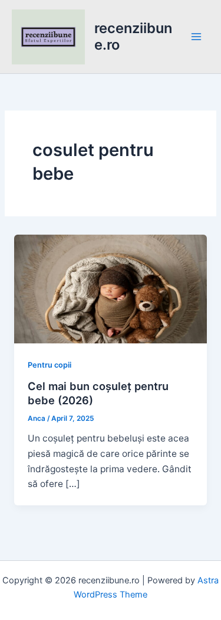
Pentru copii (49, 365)
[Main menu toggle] (196, 36)
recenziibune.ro (133, 36)
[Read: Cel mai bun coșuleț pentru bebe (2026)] (110, 288)
